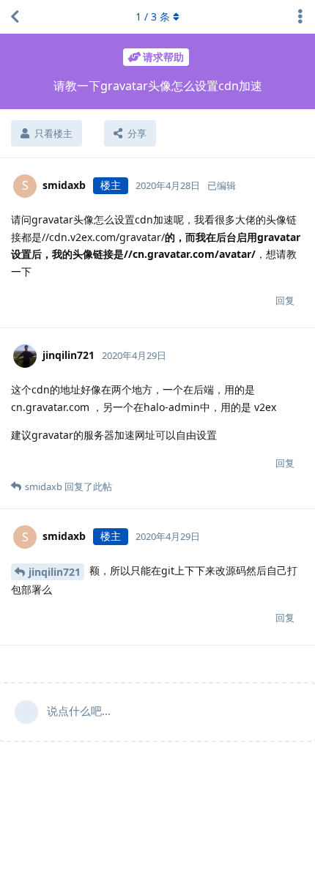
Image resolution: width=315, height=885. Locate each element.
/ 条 (153, 16)
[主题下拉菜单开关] (300, 17)
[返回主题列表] (14, 17)
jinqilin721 (55, 572)
